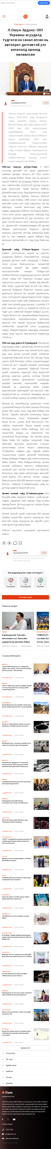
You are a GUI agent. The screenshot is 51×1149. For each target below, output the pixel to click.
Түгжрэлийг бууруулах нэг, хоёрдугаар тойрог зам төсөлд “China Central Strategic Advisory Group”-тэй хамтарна (16, 669)
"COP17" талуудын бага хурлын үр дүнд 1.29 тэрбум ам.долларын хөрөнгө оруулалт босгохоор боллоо (17, 841)
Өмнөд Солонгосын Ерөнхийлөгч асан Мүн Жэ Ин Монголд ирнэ (16, 860)
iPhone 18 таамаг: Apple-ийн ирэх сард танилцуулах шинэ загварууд (15, 821)
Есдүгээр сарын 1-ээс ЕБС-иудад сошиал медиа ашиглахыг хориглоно (15, 898)
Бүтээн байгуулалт (43, 632)
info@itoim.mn (10, 1134)
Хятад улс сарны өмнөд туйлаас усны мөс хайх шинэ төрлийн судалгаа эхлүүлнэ (16, 725)
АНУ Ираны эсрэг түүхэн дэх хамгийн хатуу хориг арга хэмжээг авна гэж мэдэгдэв (16, 744)
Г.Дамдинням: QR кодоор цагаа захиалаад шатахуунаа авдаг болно (16, 783)
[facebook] (4, 543)
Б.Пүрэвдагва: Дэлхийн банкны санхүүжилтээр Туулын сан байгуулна (15, 802)
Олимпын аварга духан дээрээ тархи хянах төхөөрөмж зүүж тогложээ (16, 879)
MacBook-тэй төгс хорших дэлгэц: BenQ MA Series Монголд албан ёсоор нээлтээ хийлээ (17, 956)
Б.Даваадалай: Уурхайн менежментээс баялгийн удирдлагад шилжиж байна (16, 638)
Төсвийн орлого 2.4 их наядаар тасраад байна (15, 917)
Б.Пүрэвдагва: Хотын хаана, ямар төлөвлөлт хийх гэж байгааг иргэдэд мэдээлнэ (17, 994)
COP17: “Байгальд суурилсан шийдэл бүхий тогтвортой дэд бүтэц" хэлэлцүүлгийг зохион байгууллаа (17, 688)
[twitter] (9, 543)
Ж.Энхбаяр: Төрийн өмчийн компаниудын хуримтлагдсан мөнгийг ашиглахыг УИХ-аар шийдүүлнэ (16, 937)
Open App (44, 3)
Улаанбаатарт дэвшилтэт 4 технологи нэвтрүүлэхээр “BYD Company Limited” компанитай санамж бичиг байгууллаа (15, 765)
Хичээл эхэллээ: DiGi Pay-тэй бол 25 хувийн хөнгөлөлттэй (16, 1013)
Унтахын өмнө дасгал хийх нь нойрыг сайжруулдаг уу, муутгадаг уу (14, 975)
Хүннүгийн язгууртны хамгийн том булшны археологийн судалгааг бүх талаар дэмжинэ (17, 706)
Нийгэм (4, 632)
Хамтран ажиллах (12, 1138)
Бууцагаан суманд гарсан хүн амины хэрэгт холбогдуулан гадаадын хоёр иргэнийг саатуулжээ (16, 1033)
